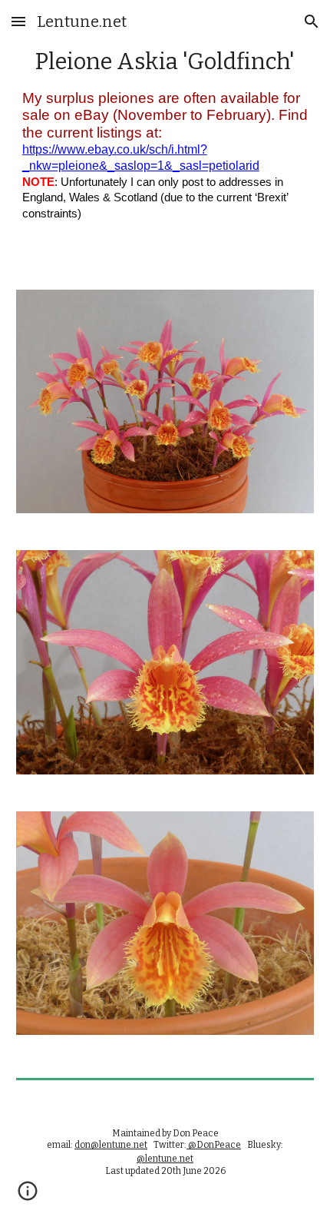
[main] (165, 135)
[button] (18, 21)
